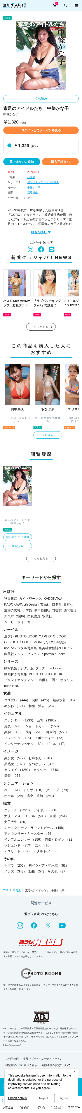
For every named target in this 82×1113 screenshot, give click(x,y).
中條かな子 (33, 187)
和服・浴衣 (43, 706)
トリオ (33, 790)
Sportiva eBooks (54, 654)
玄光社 (45, 604)
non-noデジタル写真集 (20, 648)
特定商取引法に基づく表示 (21, 1065)
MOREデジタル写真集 (49, 642)
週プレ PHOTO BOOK (20, 636)
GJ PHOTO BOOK (18, 642)
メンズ (15, 871)
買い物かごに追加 (21, 161)
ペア (13, 790)
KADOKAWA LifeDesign (21, 604)
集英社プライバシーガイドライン (43, 1058)
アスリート (17, 851)
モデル (36, 816)
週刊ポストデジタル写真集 (43, 182)
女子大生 (16, 822)
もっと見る (41, 326)
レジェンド (18, 845)
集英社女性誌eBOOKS (55, 648)
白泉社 (21, 616)
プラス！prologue (48, 668)
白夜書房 (33, 616)
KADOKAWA (53, 598)
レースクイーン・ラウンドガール (35, 828)
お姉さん (41, 758)
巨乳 (47, 720)
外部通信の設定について (56, 1065)
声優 (59, 816)
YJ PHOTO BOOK (52, 636)
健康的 (57, 732)
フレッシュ (18, 738)
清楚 (13, 775)
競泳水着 (65, 700)
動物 (37, 871)
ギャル (56, 744)
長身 (34, 732)
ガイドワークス (30, 598)
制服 (41, 700)
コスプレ (17, 700)
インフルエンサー (23, 839)
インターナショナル (24, 744)
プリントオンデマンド (20, 680)
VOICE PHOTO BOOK (45, 674)
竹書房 (57, 610)
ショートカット (43, 726)
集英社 (68, 604)
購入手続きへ (60, 161)
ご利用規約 (12, 1058)
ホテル (14, 796)
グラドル (18, 810)
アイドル (46, 810)
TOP (6, 890)
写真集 (17, 890)
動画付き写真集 (15, 674)
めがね (15, 706)
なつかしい (43, 764)
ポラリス (66, 680)
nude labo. (11, 686)
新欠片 (9, 616)
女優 (13, 816)
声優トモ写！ (48, 680)
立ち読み (41, 98)
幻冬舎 (57, 604)
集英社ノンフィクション (22, 654)
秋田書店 (10, 598)
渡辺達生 (32, 192)
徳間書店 (70, 610)
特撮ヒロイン (60, 839)
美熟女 (15, 764)
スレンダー (19, 720)
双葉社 (47, 616)
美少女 (15, 758)
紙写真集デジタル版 (19, 668)
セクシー (47, 770)
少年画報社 (42, 610)
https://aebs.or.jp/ (12, 1045)
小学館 (31, 177)
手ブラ (15, 865)
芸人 (43, 845)
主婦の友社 (12, 610)
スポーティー (50, 738)
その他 (58, 871)
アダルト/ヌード (45, 851)
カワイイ (18, 770)
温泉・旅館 (41, 796)
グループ (58, 790)
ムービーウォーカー (19, 622)
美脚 (13, 732)
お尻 (13, 726)
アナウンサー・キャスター (29, 833)
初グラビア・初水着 (48, 865)
